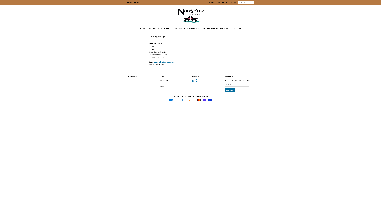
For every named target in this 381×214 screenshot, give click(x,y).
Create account (222, 2)
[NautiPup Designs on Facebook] (193, 81)
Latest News (132, 76)
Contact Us (163, 86)
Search (162, 89)
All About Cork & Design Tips (186, 28)
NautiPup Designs (189, 96)
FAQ (161, 83)
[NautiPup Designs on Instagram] (197, 81)
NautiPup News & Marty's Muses (216, 28)
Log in (211, 2)
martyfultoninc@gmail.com (164, 62)
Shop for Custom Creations (159, 28)
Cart (234, 2)
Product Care (164, 80)
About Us (237, 28)
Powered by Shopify (202, 96)
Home (142, 28)
